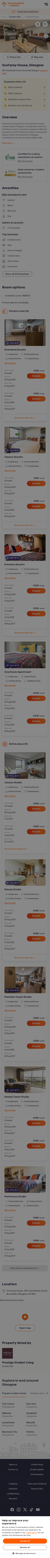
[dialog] (25, 1537)
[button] (25, 1553)
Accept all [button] (25, 1541)
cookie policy (31, 1532)
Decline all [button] (25, 1547)
